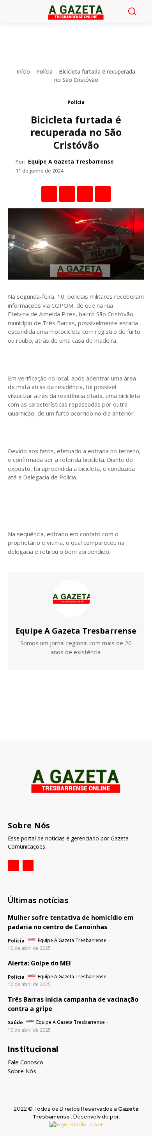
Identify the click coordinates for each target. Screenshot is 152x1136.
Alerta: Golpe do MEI (39, 963)
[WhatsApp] (103, 194)
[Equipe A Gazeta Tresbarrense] (76, 598)
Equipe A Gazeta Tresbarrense (71, 161)
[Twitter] (67, 194)
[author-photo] (32, 939)
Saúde (15, 1022)
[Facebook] (49, 194)
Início (23, 71)
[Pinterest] (85, 194)
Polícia (44, 71)
